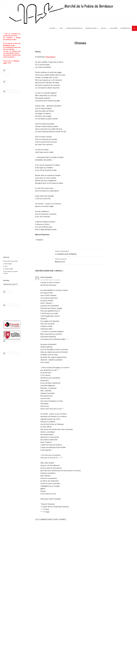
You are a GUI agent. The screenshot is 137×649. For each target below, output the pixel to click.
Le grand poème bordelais (74, 28)
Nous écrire (114, 28)
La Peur (5, 266)
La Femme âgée (7, 263)
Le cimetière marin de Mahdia (65, 253)
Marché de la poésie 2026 (10, 261)
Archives (52, 28)
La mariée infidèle (8, 269)
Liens (61, 28)
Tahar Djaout (50, 57)
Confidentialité (125, 28)
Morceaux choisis (91, 28)
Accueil (103, 28)
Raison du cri (60, 260)
